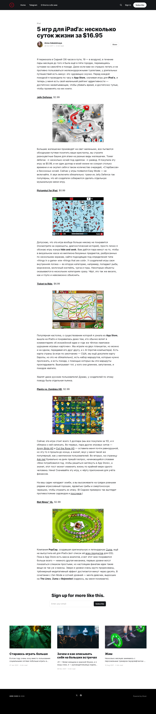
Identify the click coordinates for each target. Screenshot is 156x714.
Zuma (109, 549)
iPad (39, 23)
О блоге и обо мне (49, 5)
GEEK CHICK (14, 696)
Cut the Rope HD (65, 448)
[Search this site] (121, 5)
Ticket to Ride (44, 283)
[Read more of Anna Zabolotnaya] (40, 44)
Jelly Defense (44, 97)
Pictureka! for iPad (47, 190)
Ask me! (41, 459)
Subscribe (140, 5)
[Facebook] (81, 695)
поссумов (76, 493)
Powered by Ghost (140, 696)
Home (23, 5)
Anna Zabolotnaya (53, 43)
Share (114, 44)
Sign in (128, 5)
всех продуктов (94, 553)
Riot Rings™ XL (45, 502)
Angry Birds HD (45, 448)
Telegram (33, 5)
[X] (77, 695)
